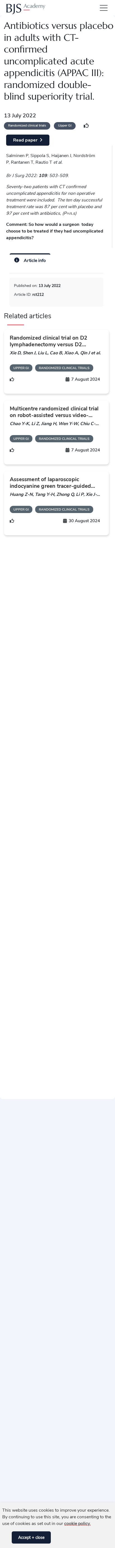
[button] (6, 1537)
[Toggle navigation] (102, 8)
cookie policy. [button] (77, 1524)
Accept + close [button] (31, 1537)
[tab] (30, 259)
